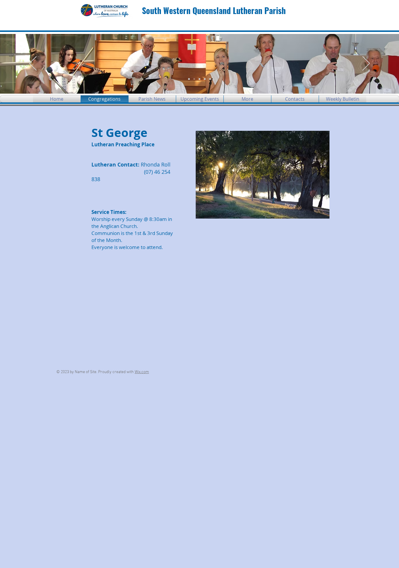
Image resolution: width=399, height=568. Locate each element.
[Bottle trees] (210, 79)
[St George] (199, 79)
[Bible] (205, 79)
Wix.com (142, 372)
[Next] (366, 63)
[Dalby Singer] (194, 79)
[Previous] (33, 63)
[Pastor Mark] (189, 79)
